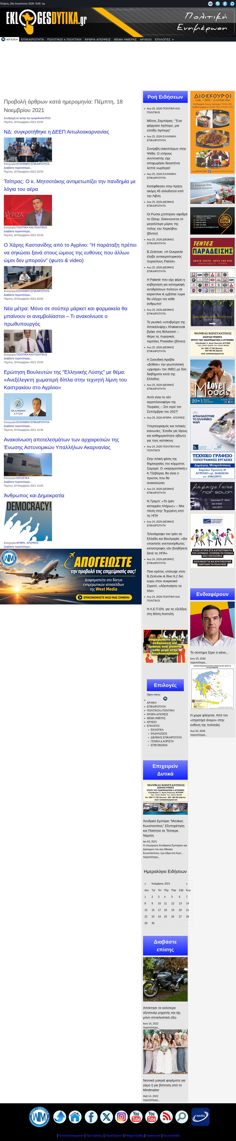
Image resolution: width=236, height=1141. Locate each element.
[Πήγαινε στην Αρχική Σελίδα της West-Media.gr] (39, 1116)
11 (165, 903)
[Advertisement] (118, 65)
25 (165, 916)
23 (153, 916)
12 (172, 903)
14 (187, 903)
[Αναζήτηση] (232, 3)
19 (172, 910)
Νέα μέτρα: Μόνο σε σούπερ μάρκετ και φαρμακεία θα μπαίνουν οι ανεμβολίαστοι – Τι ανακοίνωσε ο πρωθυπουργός (65, 316)
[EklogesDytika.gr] (118, 22)
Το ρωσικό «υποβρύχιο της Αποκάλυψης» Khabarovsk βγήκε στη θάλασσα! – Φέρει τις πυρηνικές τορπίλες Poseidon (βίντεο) (166, 331)
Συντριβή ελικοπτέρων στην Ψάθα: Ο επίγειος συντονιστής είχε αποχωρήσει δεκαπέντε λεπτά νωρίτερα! (166, 158)
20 (180, 910)
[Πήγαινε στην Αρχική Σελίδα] (74, 1116)
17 (159, 910)
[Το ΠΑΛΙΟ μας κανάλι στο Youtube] (135, 1116)
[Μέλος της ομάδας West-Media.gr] (210, 3)
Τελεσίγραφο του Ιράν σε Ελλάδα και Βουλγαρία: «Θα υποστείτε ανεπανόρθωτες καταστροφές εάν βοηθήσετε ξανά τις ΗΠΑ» (167, 543)
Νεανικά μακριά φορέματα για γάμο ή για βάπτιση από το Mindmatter (164, 1085)
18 (165, 910)
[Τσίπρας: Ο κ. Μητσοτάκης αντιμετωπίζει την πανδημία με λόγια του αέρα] (28, 210)
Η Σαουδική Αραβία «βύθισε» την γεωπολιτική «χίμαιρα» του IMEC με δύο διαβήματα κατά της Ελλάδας (166, 369)
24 (159, 916)
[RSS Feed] (217, 3)
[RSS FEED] (165, 1116)
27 (180, 916)
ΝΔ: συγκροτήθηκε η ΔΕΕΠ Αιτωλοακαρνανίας (56, 132)
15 (145, 910)
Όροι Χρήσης (94, 1135)
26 (172, 916)
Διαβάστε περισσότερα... (17, 167)
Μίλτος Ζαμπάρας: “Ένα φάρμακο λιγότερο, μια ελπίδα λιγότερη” (164, 125)
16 (153, 910)
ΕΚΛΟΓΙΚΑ (22, 478)
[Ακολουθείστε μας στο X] (106, 1116)
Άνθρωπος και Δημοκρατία (34, 495)
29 (145, 923)
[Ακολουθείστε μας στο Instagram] (120, 1116)
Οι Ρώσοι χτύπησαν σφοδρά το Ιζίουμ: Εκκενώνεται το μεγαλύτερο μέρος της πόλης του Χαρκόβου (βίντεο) (167, 223)
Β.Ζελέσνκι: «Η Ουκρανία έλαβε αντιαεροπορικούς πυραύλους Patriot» (165, 256)
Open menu (153, 694)
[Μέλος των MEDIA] (199, 1116)
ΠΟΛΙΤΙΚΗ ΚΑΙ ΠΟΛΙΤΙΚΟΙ (31, 227)
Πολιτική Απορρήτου (71, 1135)
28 (187, 916)
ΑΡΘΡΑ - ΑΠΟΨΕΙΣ (27, 543)
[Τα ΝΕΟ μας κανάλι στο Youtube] (151, 1116)
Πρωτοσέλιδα (171, 1135)
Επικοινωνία (153, 1135)
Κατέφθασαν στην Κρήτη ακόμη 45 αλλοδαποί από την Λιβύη (165, 191)
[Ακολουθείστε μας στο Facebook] (225, 3)
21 (187, 910)
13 (180, 903)
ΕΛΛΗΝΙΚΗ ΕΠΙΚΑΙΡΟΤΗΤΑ (32, 164)
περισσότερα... (151, 857)
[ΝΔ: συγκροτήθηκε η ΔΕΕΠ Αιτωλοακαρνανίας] (28, 149)
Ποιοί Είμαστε (114, 1135)
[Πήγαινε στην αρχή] (59, 1116)
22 (145, 916)
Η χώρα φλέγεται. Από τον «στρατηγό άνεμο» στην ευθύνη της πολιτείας (209, 720)
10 (159, 903)
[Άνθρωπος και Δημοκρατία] (28, 521)
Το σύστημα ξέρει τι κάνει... (209, 652)
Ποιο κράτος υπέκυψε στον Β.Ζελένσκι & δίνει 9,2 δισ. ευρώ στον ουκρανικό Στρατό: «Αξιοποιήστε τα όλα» (166, 581)
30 (153, 923)
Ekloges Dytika (134, 1135)
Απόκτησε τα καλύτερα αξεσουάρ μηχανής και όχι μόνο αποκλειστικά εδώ (161, 1012)
